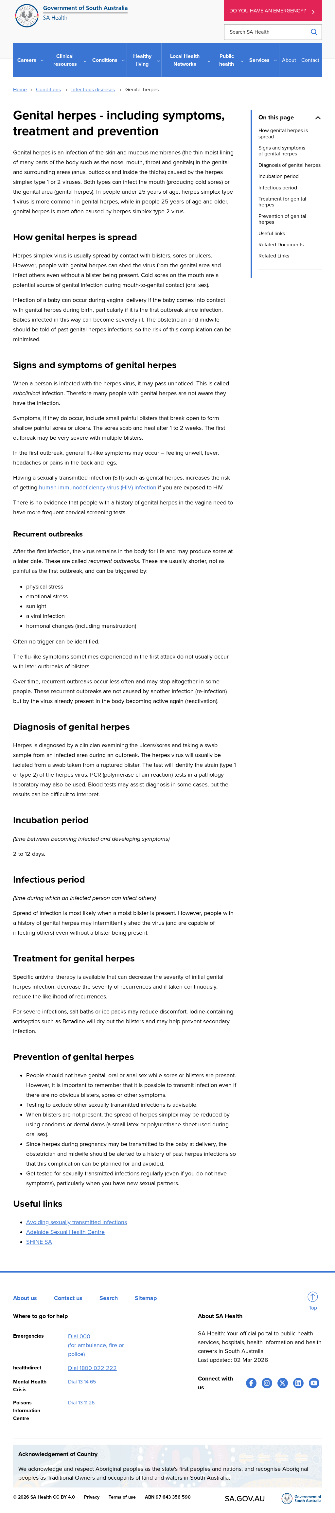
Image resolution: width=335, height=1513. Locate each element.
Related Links (273, 256)
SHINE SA (39, 1241)
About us (25, 1298)
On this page (276, 117)
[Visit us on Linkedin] (298, 1383)
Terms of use (122, 1497)
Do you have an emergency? (267, 11)
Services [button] (259, 60)
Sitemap (146, 1298)
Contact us (68, 1298)
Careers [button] (26, 60)
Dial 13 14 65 (82, 1382)
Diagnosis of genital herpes (289, 165)
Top (313, 1308)
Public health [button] (226, 60)
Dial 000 (79, 1336)
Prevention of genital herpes (282, 219)
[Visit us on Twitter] (282, 1383)
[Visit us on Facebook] (251, 1383)
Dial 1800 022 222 (92, 1368)
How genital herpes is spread (283, 133)
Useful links (271, 233)
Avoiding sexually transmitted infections (76, 1222)
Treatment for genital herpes (282, 202)
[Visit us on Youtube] (314, 1383)
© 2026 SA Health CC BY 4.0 (44, 1497)
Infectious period (277, 188)
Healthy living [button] (142, 60)
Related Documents (281, 244)
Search (108, 1298)
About (289, 60)
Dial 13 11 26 (81, 1402)
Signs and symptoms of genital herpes (281, 151)
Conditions (48, 89)
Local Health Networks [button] (185, 60)
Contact (310, 60)
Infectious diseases (93, 89)
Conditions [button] (104, 60)
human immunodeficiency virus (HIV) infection (97, 487)
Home (20, 89)
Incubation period (278, 176)
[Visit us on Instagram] (266, 1383)
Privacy (91, 1497)
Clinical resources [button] (65, 60)
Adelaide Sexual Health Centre (65, 1232)
